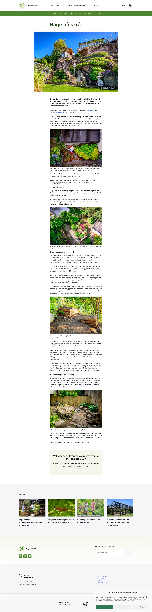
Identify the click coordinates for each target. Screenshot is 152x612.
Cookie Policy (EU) (102, 582)
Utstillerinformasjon (76, 5)
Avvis (122, 607)
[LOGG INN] (130, 5)
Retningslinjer (100, 578)
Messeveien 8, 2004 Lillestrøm (27, 582)
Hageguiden (90, 110)
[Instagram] (25, 556)
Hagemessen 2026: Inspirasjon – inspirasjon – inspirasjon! (30, 522)
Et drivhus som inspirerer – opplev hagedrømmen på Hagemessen (118, 522)
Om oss (96, 5)
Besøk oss (55, 5)
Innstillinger (140, 607)
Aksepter (104, 607)
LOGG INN (124, 5)
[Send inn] (129, 552)
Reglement (100, 580)
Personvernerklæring (103, 576)
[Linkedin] (29, 556)
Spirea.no (60, 112)
